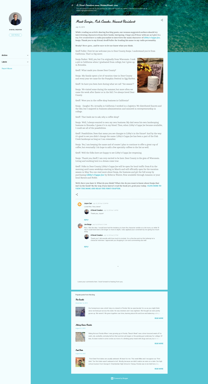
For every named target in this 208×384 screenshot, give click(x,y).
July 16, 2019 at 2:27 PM (111, 235)
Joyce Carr (88, 203)
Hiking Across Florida (84, 325)
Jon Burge (87, 224)
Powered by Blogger (120, 378)
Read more (159, 318)
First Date (79, 350)
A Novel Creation (97, 210)
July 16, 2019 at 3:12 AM (99, 224)
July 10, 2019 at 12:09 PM (100, 203)
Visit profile (15, 35)
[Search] (166, 6)
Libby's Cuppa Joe (152, 37)
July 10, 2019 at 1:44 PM (111, 210)
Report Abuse (7, 68)
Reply (86, 220)
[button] (162, 20)
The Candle (80, 299)
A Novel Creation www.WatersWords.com (97, 5)
